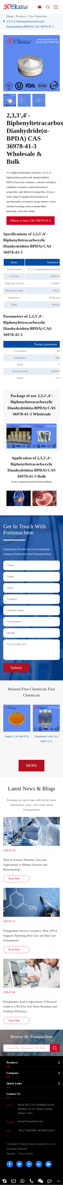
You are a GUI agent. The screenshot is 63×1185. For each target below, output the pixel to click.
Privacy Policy (25, 1153)
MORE (31, 765)
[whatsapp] (22, 1181)
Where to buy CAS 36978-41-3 (30, 220)
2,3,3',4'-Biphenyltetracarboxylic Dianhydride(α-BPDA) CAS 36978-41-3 (30, 24)
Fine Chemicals (37, 16)
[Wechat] (40, 1181)
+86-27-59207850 (27, 1130)
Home (9, 16)
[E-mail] (13, 1181)
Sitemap (10, 1153)
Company (12, 1073)
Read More (16, 878)
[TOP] (58, 1181)
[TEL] (31, 1181)
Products (21, 16)
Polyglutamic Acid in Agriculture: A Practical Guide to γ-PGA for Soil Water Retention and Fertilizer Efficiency (30, 1006)
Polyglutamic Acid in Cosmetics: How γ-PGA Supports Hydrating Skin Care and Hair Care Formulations (30, 935)
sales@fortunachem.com (30, 1121)
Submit (16, 668)
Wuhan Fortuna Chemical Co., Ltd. (31, 1146)
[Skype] (4, 1181)
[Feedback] (49, 1181)
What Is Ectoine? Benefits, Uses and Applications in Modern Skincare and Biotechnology (25, 864)
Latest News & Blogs (31, 789)
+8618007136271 (46, 1130)
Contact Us (13, 1093)
